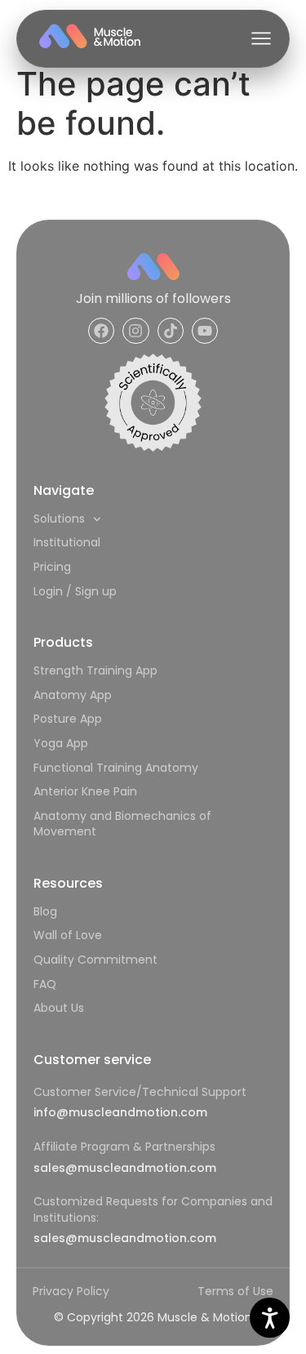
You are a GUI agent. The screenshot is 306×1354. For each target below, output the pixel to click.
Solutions (59, 518)
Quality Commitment (95, 959)
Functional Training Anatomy (115, 767)
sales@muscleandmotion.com (124, 1168)
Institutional (66, 542)
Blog (45, 911)
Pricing (52, 567)
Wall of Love (67, 935)
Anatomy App (72, 695)
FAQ (44, 984)
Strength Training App (95, 670)
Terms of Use (235, 1291)
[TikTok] (170, 331)
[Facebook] (101, 331)
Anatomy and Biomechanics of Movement (122, 824)
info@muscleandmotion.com (120, 1112)
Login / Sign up (75, 591)
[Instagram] (135, 331)
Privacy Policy (71, 1291)
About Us (58, 1008)
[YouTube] (205, 331)
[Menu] (261, 38)
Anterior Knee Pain (85, 791)
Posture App (67, 718)
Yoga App (60, 743)
